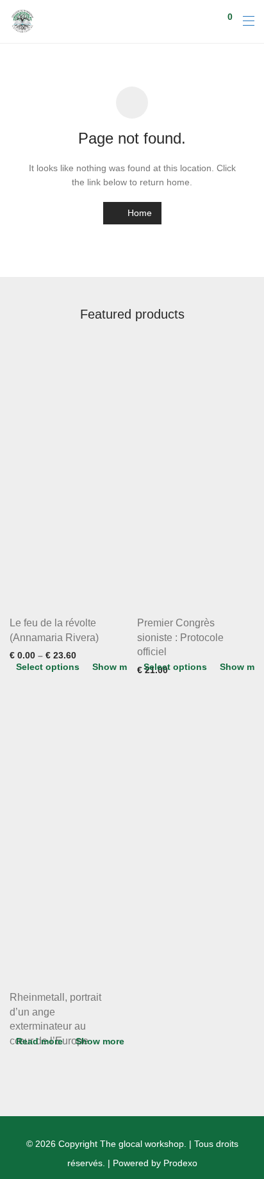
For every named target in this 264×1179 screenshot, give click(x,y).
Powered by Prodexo (155, 1163)
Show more (116, 667)
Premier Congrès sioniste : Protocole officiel (180, 637)
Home (138, 213)
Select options (47, 667)
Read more (39, 1041)
